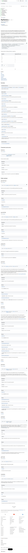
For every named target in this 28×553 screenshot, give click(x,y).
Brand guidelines (8, 547)
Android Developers (3, 6)
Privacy (2, 547)
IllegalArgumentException (5, 343)
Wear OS (20, 519)
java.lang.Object (3, 24)
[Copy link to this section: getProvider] (5, 457)
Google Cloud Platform (3, 543)
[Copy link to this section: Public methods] (8, 178)
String (19, 87)
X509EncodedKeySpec (4, 79)
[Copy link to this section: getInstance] (5, 364)
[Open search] (17, 0)
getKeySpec (3, 126)
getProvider (3, 131)
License (4, 547)
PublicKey (2, 74)
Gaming (11, 518)
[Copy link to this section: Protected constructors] (11, 147)
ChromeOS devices (21, 520)
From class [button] (5, 143)
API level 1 (4, 17)
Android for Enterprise (3, 519)
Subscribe (10, 549)
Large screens (20, 518)
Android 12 (2, 534)
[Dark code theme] (26, 43)
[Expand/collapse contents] (5, 8)
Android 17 (2, 528)
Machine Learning (12, 519)
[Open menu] (1, 1)
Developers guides (12, 530)
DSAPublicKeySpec (3, 78)
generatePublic (4, 100)
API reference (3, 3)
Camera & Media (12, 521)
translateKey (3, 136)
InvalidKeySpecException (5, 206)
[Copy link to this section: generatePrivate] (7, 180)
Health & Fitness (12, 520)
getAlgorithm (3, 105)
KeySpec (2, 77)
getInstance (3, 121)
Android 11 (2, 535)
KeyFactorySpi (7, 87)
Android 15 (2, 530)
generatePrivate (4, 95)
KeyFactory (3, 87)
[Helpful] (25, 6)
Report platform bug (21, 528)
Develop (7, 6)
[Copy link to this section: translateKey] (6, 474)
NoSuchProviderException (5, 355)
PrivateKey (4, 93)
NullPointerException (5, 347)
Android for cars (21, 521)
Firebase (2, 542)
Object (5, 22)
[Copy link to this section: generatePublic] (6, 212)
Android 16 (2, 529)
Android (2, 518)
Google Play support (21, 530)
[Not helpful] (26, 6)
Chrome (2, 541)
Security (2, 520)
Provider (14, 87)
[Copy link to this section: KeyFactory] (5, 150)
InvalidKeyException (4, 501)
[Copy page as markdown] (11, 20)
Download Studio (12, 532)
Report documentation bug (22, 529)
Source (2, 521)
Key (1, 73)
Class (8, 126)
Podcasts (2, 525)
